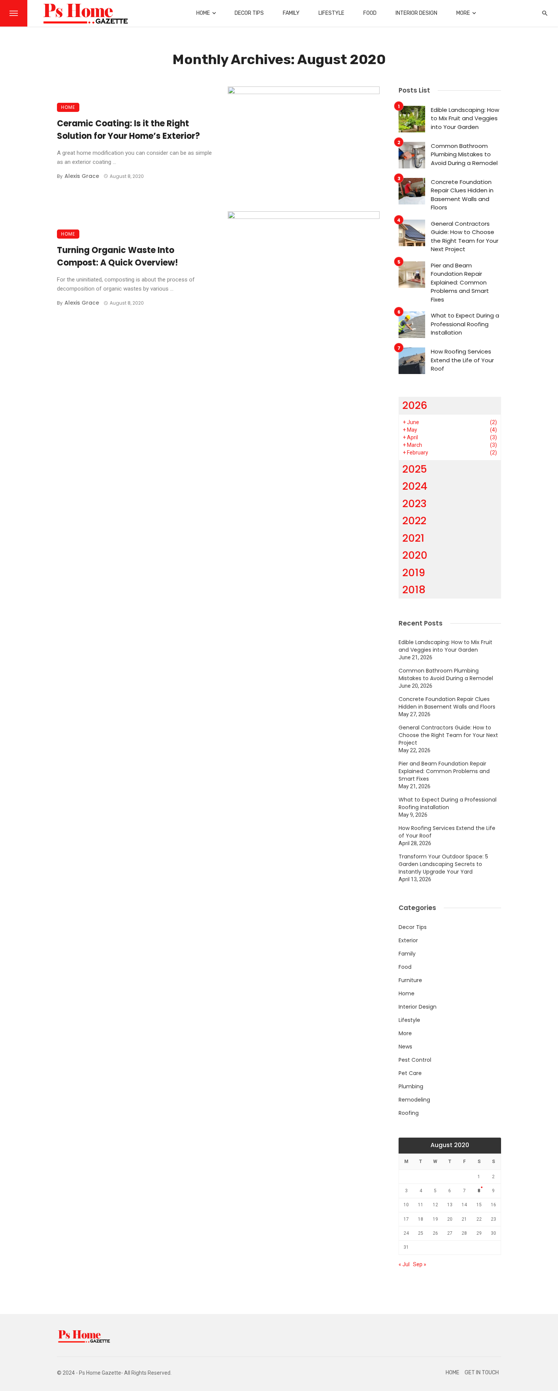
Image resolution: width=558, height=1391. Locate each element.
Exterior (408, 940)
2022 (414, 520)
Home (203, 13)
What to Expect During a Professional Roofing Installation (465, 323)
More (463, 13)
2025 (414, 469)
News (405, 1046)
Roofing (409, 1113)
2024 (414, 486)
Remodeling (414, 1099)
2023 (414, 503)
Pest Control (415, 1060)
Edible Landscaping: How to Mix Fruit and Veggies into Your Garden (465, 118)
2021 (413, 538)
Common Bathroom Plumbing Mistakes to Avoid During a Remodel (464, 154)
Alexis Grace (82, 176)
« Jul (404, 1264)
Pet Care (410, 1073)
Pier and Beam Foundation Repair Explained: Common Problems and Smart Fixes (460, 282)
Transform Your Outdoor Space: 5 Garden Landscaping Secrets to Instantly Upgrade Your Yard (443, 864)
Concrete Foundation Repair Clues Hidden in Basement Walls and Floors (462, 195)
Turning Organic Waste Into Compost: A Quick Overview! (117, 256)
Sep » (419, 1264)
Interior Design (416, 13)
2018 (414, 589)
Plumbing (411, 1086)
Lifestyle (331, 13)
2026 (414, 405)
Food (370, 13)
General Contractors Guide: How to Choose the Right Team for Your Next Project (464, 236)
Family (291, 13)
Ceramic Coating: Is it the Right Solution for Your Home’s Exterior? (128, 130)
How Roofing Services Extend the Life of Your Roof (462, 360)
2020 (414, 555)
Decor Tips (249, 13)
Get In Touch (482, 1372)
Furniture (410, 980)
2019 (413, 572)
